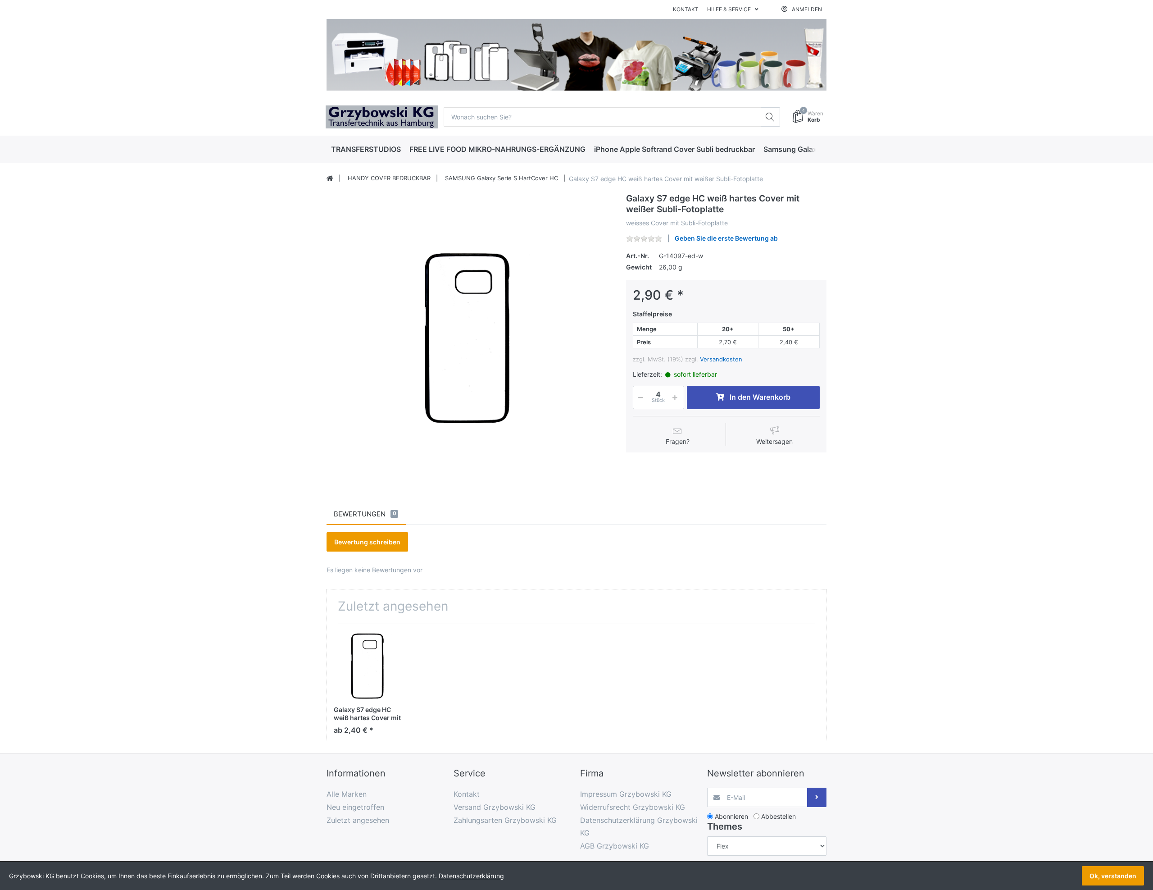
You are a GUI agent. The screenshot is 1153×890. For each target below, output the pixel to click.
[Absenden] (816, 797)
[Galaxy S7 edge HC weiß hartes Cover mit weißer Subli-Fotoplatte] (469, 336)
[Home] (330, 178)
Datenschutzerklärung (471, 876)
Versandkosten (721, 359)
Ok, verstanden (1112, 876)
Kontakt (686, 9)
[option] (469, 336)
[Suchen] (770, 117)
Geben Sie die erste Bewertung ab (726, 238)
